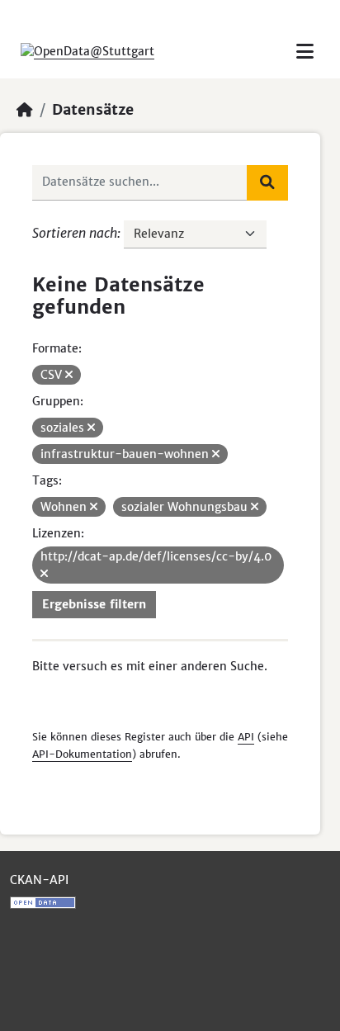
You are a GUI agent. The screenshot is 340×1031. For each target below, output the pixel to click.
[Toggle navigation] (304, 51)
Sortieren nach (74, 233)
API (246, 737)
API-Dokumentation (82, 754)
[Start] (25, 110)
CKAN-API (39, 880)
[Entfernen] (69, 374)
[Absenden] (267, 182)
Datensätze (93, 110)
